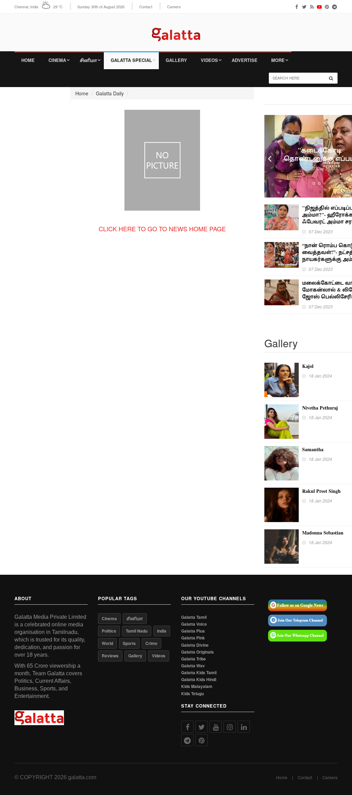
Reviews (110, 656)
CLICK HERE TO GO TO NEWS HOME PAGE (162, 228)
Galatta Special (131, 60)
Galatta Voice (194, 624)
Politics (109, 631)
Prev (269, 156)
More (278, 60)
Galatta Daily (110, 93)
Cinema (57, 60)
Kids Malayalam (196, 686)
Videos (209, 60)
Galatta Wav (193, 666)
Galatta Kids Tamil (199, 673)
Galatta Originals (197, 652)
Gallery (176, 60)
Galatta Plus (193, 631)
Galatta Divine (195, 645)
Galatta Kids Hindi (198, 679)
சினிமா (88, 60)
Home (28, 60)
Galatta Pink (193, 638)
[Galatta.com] (176, 29)
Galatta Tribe (193, 659)
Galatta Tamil (194, 617)
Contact (145, 6)
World (107, 643)
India (161, 631)
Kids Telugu (192, 694)
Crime (151, 643)
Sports (129, 643)
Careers (174, 6)
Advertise (244, 60)
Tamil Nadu (136, 631)
